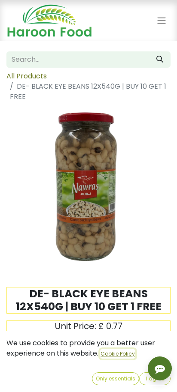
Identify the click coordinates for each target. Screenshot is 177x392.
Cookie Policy (118, 353)
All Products (26, 76)
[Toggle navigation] (162, 21)
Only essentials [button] (115, 378)
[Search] (160, 59)
